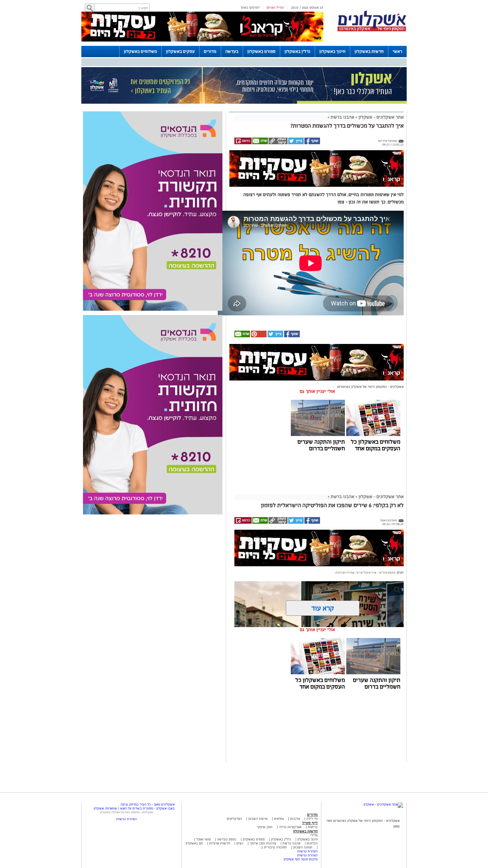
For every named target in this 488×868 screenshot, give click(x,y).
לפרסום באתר (250, 7)
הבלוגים (312, 843)
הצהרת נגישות (307, 851)
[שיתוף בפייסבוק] (312, 143)
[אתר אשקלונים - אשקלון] (383, 804)
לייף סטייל (310, 822)
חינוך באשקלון (332, 51)
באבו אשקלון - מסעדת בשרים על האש (147, 808)
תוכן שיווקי (265, 827)
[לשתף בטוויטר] (295, 143)
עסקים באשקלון (180, 51)
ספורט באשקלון (261, 51)
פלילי (314, 835)
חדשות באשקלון (369, 51)
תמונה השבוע (302, 847)
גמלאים (279, 818)
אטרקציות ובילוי (290, 827)
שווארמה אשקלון (105, 808)
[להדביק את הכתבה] (258, 336)
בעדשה (231, 51)
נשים (239, 843)
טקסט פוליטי (386, 573)
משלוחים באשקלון (140, 51)
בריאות (313, 827)
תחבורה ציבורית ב (274, 847)
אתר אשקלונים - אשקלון (380, 117)
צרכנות (295, 818)
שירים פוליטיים (366, 573)
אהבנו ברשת (342, 117)
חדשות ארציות (219, 843)
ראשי (397, 51)
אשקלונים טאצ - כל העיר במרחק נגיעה (148, 804)
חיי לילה (312, 818)
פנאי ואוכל (203, 839)
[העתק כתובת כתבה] (277, 143)
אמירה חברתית (345, 573)
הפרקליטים (234, 818)
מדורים (210, 51)
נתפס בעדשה (226, 839)
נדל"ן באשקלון (297, 51)
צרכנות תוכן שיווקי (263, 843)
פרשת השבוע (258, 818)
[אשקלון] (372, 30)
